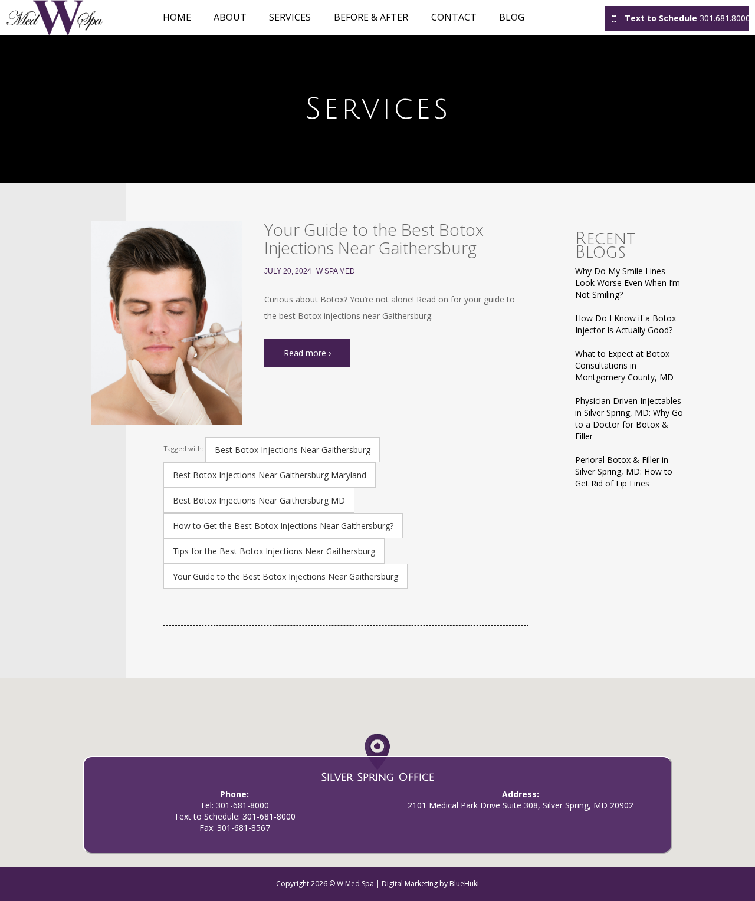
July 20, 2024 (287, 271)
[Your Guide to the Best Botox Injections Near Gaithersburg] (166, 323)
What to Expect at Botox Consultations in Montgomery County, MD (624, 365)
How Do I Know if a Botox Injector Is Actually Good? (625, 324)
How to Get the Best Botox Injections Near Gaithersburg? (283, 525)
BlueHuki (464, 884)
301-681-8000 (242, 805)
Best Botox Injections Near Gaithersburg (292, 449)
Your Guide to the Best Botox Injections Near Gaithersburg (374, 238)
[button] (377, 754)
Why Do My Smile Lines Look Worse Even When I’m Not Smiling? (627, 282)
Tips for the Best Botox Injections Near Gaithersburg (274, 551)
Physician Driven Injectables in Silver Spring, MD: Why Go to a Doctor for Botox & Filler (629, 418)
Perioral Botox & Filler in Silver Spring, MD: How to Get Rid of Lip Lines (623, 471)
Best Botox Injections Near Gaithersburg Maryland (269, 475)
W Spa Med (335, 271)
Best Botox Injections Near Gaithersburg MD (259, 500)
